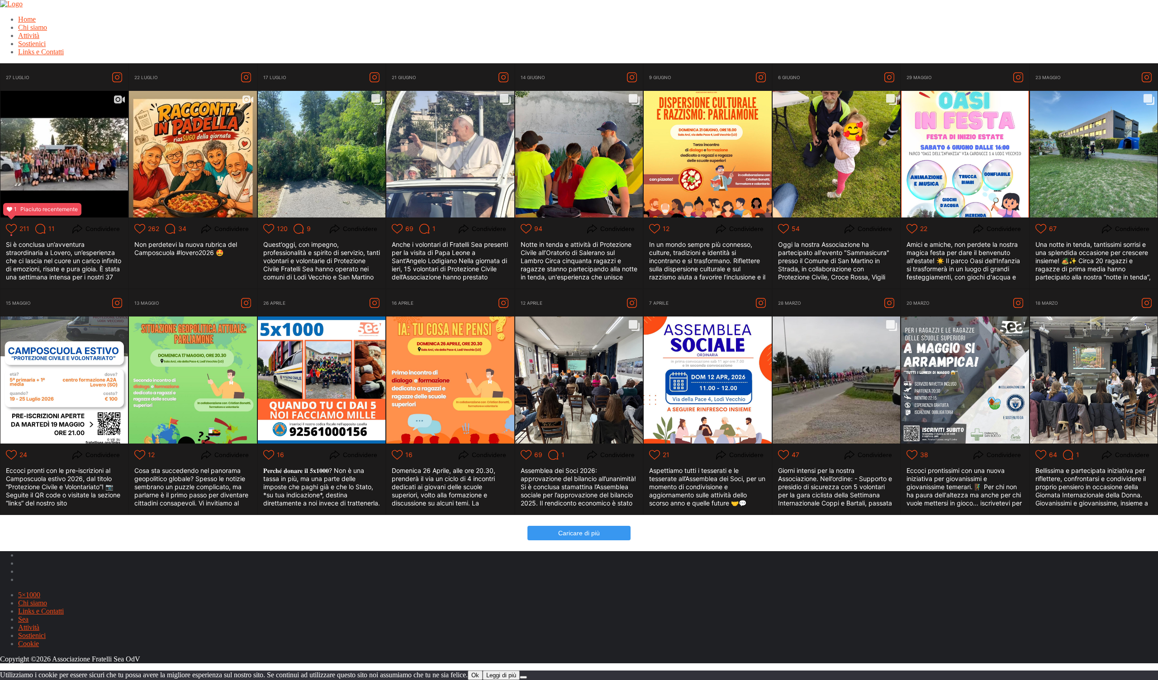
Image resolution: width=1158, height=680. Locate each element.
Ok (475, 675)
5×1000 (29, 595)
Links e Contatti (41, 611)
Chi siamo (32, 603)
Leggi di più (501, 675)
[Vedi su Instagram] (117, 77)
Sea (23, 619)
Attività (28, 627)
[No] (523, 677)
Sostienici (32, 635)
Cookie (28, 643)
